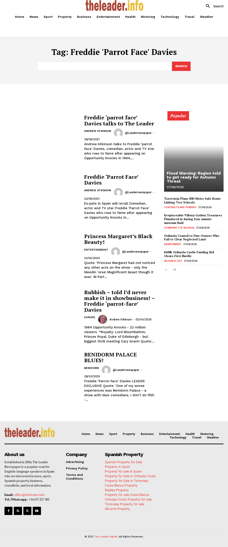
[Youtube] (37, 511)
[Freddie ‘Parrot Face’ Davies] (42, 197)
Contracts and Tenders (180, 207)
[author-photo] (119, 133)
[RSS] (18, 511)
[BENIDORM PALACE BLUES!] (42, 376)
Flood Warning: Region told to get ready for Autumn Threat (194, 177)
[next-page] (174, 270)
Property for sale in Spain (123, 471)
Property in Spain (117, 467)
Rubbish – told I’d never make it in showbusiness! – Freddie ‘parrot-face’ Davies (119, 301)
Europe (89, 317)
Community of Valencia (179, 227)
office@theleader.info (29, 495)
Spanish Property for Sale (123, 462)
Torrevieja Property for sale (124, 504)
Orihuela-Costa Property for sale (128, 499)
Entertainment (96, 249)
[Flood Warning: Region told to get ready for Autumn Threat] (194, 154)
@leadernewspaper (138, 133)
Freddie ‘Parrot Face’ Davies (111, 179)
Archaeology (173, 260)
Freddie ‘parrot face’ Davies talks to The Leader (119, 120)
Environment (172, 244)
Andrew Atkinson (97, 131)
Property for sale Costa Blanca (127, 495)
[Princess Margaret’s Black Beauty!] (42, 256)
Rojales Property (117, 490)
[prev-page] (167, 270)
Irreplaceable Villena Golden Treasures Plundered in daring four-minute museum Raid (193, 219)
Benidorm (91, 368)
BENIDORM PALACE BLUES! (110, 357)
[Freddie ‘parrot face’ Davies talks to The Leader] (42, 137)
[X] (27, 511)
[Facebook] (8, 511)
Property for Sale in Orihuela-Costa (130, 476)
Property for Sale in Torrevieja (126, 481)
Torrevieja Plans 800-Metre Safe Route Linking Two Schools (192, 200)
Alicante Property (117, 509)
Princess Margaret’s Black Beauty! (118, 239)
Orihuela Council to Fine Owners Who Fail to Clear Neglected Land (191, 237)
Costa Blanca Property (121, 485)
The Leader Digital (105, 536)
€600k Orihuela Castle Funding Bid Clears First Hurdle (189, 254)
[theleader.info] (114, 5)
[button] (213, 6)
